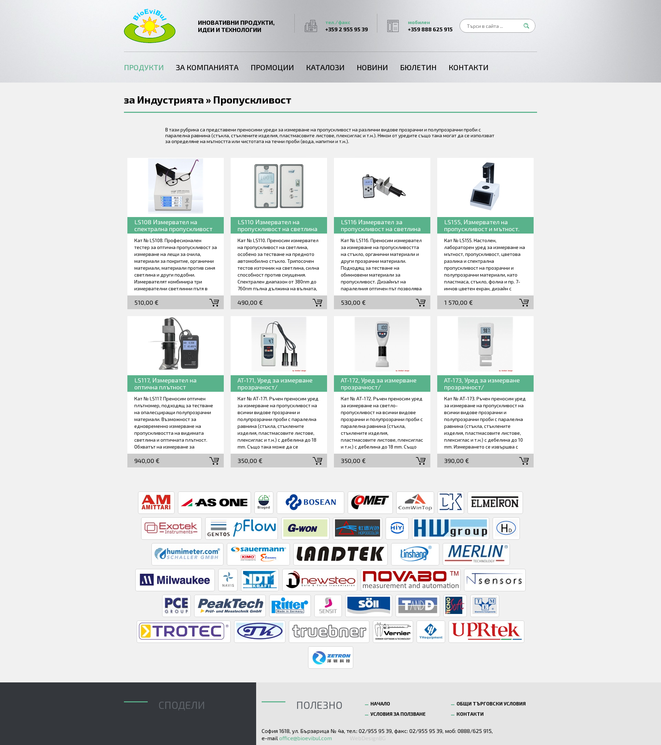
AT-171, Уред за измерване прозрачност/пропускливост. (275, 384)
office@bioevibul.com (305, 738)
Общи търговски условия (491, 703)
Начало (380, 703)
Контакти (469, 67)
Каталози (325, 67)
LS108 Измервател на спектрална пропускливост (173, 225)
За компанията (207, 67)
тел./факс (346, 25)
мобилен (430, 25)
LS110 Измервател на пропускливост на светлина (277, 225)
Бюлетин (418, 67)
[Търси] (528, 25)
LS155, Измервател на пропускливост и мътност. (482, 225)
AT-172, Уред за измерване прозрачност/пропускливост (379, 384)
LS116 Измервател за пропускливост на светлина (381, 225)
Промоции (272, 67)
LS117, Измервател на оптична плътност (165, 383)
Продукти (144, 67)
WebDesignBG (368, 738)
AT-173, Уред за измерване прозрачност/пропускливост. (482, 384)
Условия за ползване (398, 714)
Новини (372, 67)
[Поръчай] (214, 302)
